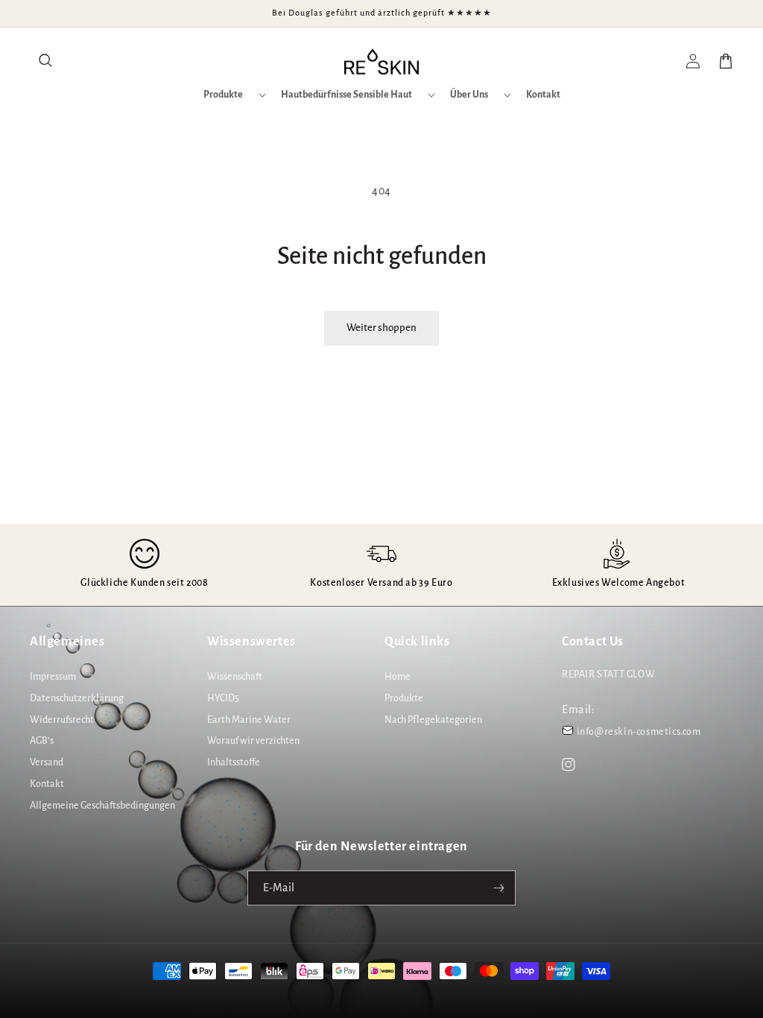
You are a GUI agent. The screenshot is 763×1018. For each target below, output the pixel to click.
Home (397, 676)
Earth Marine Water (249, 720)
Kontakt (47, 784)
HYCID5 (223, 698)
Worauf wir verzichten (253, 741)
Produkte (403, 698)
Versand (46, 762)
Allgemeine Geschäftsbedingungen (102, 805)
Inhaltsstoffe (233, 762)
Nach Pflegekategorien (433, 720)
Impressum (53, 676)
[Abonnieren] (498, 887)
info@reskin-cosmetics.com (639, 732)
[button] (46, 61)
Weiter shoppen (381, 327)
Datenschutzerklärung (77, 698)
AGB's (42, 741)
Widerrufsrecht (62, 720)
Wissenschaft (234, 676)
